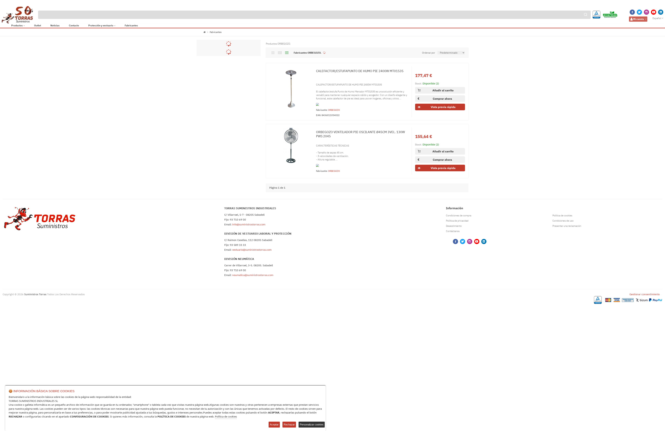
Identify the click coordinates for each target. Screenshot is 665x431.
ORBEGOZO (334, 110)
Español (657, 18)
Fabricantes (131, 25)
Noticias (55, 25)
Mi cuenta (638, 19)
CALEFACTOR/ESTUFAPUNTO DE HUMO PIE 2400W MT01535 (360, 71)
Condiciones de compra (458, 215)
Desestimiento (454, 225)
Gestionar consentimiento (644, 294)
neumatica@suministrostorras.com (252, 275)
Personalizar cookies (311, 424)
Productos (17, 25)
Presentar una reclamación (566, 225)
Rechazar (289, 424)
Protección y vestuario (100, 25)
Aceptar (274, 424)
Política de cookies (562, 215)
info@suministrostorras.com (248, 224)
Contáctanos (453, 231)
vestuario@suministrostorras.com (252, 249)
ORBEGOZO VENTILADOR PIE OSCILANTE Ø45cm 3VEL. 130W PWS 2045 (360, 134)
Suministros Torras (35, 294)
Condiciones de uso (563, 220)
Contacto (74, 25)
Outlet (37, 25)
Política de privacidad (457, 220)
